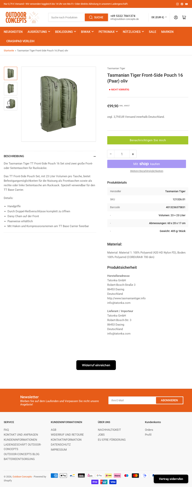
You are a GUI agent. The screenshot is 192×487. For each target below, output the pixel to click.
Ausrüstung (37, 32)
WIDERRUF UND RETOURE (67, 434)
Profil (148, 434)
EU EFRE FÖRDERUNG (112, 439)
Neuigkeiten (13, 32)
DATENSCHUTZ (61, 444)
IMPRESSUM (59, 449)
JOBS (101, 434)
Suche (98, 17)
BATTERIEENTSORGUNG (19, 459)
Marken (167, 32)
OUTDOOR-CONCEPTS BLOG (21, 454)
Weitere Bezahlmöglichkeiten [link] (146, 171)
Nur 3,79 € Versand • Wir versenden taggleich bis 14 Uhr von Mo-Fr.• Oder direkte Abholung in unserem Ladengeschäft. (66, 3)
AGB (53, 429)
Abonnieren (169, 400)
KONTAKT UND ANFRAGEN (21, 434)
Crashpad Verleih (20, 41)
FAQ (6, 429)
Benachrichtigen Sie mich (148, 140)
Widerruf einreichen (96, 365)
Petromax (107, 32)
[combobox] (78, 17)
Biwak (85, 32)
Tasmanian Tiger (116, 68)
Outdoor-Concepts (22, 476)
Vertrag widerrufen (171, 479)
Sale (152, 32)
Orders (149, 429)
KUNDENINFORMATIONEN (20, 439)
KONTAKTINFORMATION (66, 439)
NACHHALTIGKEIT (109, 429)
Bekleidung (64, 32)
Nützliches (132, 32)
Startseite (9, 50)
